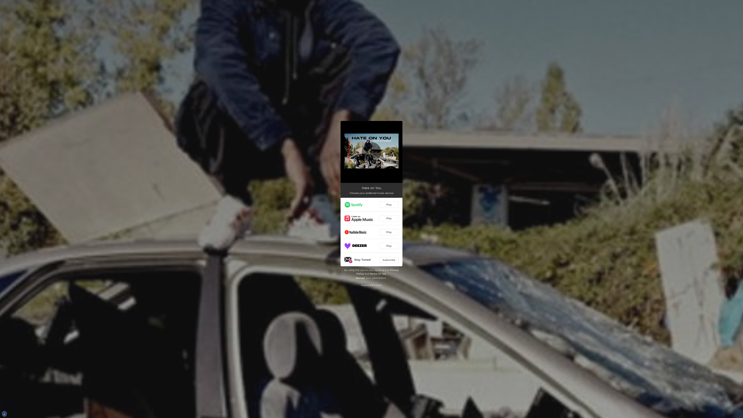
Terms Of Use (378, 273)
